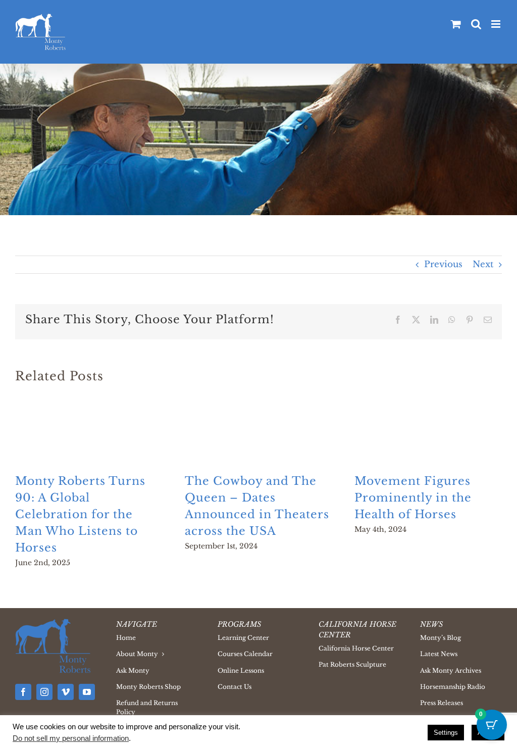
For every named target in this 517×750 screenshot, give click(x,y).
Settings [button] (446, 732)
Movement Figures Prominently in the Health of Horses (413, 497)
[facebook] (23, 692)
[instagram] (44, 692)
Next (483, 264)
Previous (443, 264)
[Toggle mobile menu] (496, 24)
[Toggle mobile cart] (456, 24)
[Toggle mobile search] (476, 24)
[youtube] (87, 692)
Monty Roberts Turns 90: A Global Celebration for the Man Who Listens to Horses (80, 514)
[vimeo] (66, 692)
